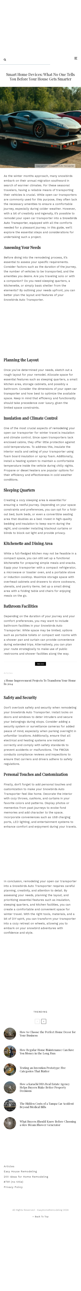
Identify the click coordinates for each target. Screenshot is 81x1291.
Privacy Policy (13, 1187)
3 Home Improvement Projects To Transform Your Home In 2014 (40, 682)
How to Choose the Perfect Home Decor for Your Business (48, 1033)
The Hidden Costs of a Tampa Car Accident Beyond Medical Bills (47, 1105)
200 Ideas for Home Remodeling (26, 1176)
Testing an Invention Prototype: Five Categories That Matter (43, 1069)
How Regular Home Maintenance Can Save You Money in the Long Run (47, 1051)
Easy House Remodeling (20, 1171)
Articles (8, 673)
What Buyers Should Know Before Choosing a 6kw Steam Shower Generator (48, 1123)
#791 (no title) (13, 1181)
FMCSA (64, 749)
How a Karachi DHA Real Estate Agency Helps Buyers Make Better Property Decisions (45, 1087)
